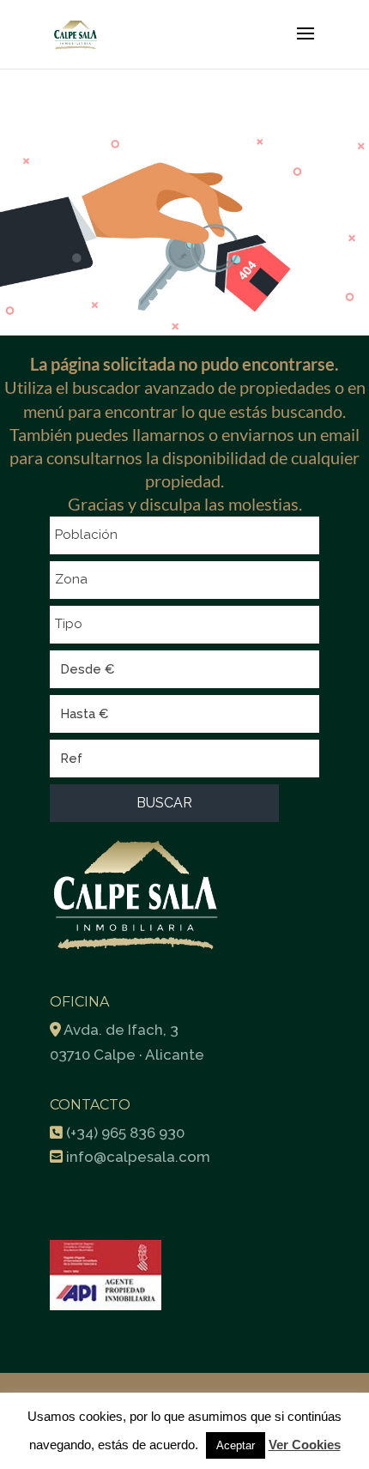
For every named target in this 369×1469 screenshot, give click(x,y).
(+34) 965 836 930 (125, 1132)
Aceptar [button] (235, 1445)
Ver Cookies (305, 1444)
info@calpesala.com (138, 1156)
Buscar (164, 803)
